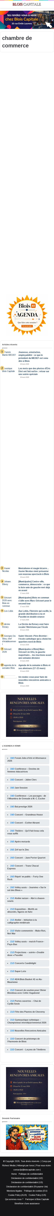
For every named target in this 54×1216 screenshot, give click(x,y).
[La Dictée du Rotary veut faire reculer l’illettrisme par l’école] (9, 628)
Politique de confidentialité (31, 1174)
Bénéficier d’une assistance (27, 1203)
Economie (9, 61)
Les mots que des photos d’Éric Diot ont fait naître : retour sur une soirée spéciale (34, 371)
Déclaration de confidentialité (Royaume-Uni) (27, 1187)
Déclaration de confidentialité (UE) (27, 1178)
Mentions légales (14, 1191)
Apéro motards (22, 842)
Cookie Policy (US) (37, 1195)
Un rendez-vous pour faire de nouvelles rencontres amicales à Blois (34, 680)
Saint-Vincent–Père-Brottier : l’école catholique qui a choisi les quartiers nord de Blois (34, 639)
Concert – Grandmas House (29, 815)
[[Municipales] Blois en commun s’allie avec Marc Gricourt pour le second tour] (9, 601)
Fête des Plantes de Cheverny (30, 1012)
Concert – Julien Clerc (26, 780)
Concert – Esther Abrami (27, 823)
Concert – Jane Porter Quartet (30, 858)
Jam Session (21, 788)
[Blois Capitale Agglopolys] (25, 4)
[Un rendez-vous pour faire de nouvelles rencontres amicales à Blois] (9, 681)
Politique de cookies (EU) (35, 1191)
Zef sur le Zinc (22, 850)
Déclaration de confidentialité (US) (27, 1182)
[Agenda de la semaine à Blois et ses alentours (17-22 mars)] (9, 669)
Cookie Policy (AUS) (17, 1195)
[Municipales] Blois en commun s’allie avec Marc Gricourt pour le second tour (34, 601)
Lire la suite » (11, 126)
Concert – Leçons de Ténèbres (30, 1049)
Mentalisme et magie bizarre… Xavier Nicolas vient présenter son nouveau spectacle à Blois (33, 571)
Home (14, 1174)
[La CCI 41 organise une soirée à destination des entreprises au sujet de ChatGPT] (27, 261)
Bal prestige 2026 (23, 807)
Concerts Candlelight (25, 963)
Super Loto (20, 971)
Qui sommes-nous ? (14, 1199)
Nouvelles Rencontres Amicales (30, 1031)
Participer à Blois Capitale (37, 1199)
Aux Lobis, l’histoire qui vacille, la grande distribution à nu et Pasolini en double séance (35, 614)
